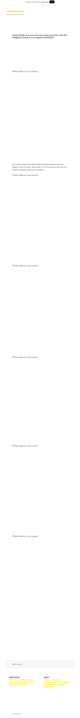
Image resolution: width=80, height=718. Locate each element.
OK (52, 2)
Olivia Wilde (17, 664)
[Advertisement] (40, 54)
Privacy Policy (17, 714)
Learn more (45, 2)
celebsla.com (15, 11)
